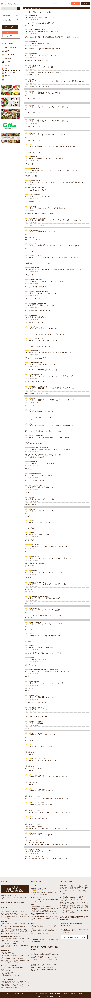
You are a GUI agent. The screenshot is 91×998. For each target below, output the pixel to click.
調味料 (7, 65)
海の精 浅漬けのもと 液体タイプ (47, 31)
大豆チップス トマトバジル (46, 499)
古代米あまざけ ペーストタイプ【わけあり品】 (53, 121)
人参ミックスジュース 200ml (46, 735)
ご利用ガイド (9, 993)
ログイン (10, 36)
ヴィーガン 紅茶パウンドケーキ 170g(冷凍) (51, 683)
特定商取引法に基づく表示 (41, 993)
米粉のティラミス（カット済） (47, 17)
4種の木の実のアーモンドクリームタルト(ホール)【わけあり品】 (58, 170)
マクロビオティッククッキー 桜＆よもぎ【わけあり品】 (55, 558)
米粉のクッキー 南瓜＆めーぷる (47, 411)
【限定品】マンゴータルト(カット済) (49, 697)
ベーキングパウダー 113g (45, 67)
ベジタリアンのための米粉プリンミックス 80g (52, 546)
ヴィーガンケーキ (10, 54)
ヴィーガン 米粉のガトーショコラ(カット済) (51, 584)
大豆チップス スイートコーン (46, 487)
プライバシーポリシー (55, 993)
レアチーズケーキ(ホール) (45, 511)
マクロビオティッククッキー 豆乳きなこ (50, 760)
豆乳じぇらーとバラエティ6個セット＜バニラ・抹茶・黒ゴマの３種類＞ (60, 269)
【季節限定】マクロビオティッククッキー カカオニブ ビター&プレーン (60, 400)
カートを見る (11, 27)
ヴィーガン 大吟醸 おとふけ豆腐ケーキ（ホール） (53, 671)
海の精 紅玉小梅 (43, 43)
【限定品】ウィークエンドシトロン (48, 340)
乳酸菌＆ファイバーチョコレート (48, 305)
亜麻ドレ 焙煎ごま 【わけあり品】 (49, 636)
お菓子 (7, 51)
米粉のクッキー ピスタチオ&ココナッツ (50, 281)
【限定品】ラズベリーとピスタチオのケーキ (51, 93)
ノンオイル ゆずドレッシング (46, 55)
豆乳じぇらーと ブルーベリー (46, 791)
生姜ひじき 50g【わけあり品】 (47, 364)
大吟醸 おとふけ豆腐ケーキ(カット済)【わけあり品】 (54, 449)
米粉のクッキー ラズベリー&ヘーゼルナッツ (51, 293)
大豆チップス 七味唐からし (46, 196)
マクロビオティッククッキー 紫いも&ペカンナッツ (53, 776)
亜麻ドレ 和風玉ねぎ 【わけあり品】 (49, 598)
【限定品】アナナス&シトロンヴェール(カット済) (53, 437)
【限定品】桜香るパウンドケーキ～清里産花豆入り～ (54, 352)
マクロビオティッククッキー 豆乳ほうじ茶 (51, 572)
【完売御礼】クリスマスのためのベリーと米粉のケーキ (55, 425)
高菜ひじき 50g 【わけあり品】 (47, 328)
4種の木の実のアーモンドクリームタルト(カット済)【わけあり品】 (58, 246)
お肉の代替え (9, 76)
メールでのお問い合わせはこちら (74, 937)
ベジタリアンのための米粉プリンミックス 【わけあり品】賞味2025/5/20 (60, 182)
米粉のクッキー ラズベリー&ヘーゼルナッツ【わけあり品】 (57, 146)
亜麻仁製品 (8, 58)
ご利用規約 (80, 993)
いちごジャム (41, 659)
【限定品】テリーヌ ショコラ (46, 232)
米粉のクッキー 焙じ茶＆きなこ (47, 475)
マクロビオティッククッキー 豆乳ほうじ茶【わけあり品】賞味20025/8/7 (60, 81)
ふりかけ (7, 61)
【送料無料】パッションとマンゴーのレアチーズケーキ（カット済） (59, 220)
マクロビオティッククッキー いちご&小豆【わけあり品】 (55, 376)
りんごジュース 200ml (44, 746)
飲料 (6, 68)
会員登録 (10, 32)
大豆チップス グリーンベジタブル (48, 522)
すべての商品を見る (10, 47)
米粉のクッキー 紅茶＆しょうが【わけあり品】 (53, 107)
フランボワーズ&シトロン (45, 463)
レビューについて (19, 993)
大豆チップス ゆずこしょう (46, 534)
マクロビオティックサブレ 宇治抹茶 (49, 610)
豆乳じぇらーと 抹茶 (44, 851)
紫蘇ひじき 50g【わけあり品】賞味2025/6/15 (51, 208)
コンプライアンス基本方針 (69, 993)
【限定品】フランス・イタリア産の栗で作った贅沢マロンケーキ (58, 388)
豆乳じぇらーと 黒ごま (44, 805)
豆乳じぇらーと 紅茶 (44, 818)
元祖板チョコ (41, 317)
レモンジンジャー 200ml (45, 647)
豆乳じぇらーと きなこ (44, 835)
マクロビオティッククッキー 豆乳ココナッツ (51, 624)
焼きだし (40, 723)
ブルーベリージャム (43, 709)
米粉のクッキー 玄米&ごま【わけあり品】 (50, 158)
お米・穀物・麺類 (10, 72)
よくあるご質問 (29, 993)
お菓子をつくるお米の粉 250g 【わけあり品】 (52, 135)
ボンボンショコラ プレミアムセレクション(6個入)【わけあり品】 (58, 257)
